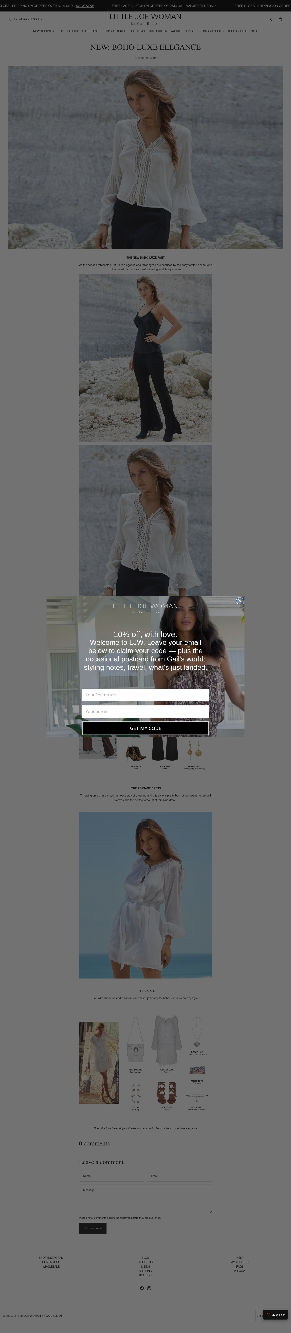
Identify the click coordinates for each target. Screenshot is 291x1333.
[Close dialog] (240, 601)
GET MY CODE (145, 728)
